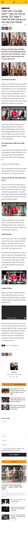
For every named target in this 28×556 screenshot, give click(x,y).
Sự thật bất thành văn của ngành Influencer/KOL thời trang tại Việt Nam (17, 399)
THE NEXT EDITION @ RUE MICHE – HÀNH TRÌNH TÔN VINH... (12, 487)
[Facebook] (3, 28)
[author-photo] (14, 370)
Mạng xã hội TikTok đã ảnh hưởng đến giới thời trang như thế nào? (17, 407)
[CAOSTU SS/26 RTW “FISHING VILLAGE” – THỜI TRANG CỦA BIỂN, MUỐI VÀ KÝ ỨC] (5, 517)
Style (13, 5)
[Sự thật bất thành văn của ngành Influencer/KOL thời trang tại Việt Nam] (5, 400)
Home (3, 5)
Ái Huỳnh (5, 24)
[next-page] (5, 413)
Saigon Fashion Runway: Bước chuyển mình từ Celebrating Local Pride (18, 509)
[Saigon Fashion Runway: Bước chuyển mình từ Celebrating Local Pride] (5, 509)
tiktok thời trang (14, 345)
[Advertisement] (14, 537)
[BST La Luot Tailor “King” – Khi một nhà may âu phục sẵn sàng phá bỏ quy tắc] (5, 501)
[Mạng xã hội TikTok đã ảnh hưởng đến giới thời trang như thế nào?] (5, 407)
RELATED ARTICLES (8, 384)
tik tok (7, 345)
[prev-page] (3, 413)
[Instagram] (14, 377)
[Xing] (17, 377)
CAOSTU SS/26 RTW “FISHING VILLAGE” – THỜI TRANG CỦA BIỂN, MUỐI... (18, 516)
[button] (2, 2)
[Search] (26, 2)
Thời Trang (8, 5)
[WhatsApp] (10, 28)
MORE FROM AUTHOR (19, 384)
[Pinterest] (6, 28)
